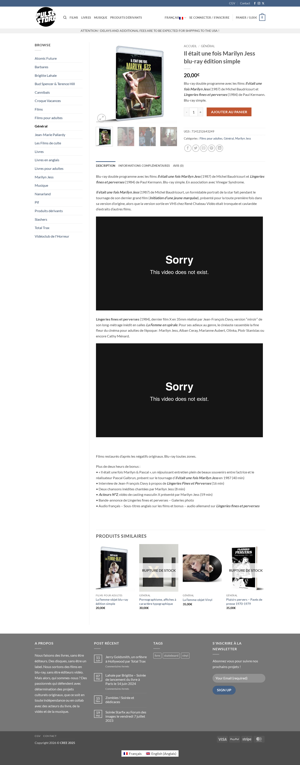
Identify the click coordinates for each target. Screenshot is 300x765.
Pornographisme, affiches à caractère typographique (157, 602)
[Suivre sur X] (263, 3)
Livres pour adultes (49, 168)
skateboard (171, 655)
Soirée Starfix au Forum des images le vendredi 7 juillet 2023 (125, 716)
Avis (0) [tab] (178, 165)
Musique (100, 17)
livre (157, 655)
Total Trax (42, 228)
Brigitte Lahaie (46, 75)
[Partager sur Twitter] (195, 148)
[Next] (170, 83)
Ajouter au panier (229, 112)
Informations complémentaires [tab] (144, 165)
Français (172, 17)
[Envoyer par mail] (203, 148)
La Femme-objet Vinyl (197, 600)
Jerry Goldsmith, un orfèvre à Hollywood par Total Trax (126, 659)
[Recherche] (65, 17)
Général (41, 126)
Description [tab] (106, 165)
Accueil (190, 46)
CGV (232, 3)
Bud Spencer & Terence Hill (55, 84)
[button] (209, 17)
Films (74, 17)
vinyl (185, 655)
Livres (86, 17)
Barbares (41, 67)
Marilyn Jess (44, 177)
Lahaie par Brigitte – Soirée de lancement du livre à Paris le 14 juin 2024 (125, 679)
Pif (37, 202)
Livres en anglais (47, 160)
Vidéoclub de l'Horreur (52, 236)
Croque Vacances (48, 101)
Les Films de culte (48, 143)
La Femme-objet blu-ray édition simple (112, 602)
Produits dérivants (126, 17)
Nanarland (43, 194)
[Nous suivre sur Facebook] (254, 3)
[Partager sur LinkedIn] (219, 148)
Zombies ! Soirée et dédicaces (119, 699)
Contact (245, 3)
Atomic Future (46, 58)
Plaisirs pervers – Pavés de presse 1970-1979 (244, 602)
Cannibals (42, 92)
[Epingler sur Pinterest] (211, 148)
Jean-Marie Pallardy (50, 135)
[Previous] (103, 83)
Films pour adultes (49, 118)
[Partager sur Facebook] (188, 148)
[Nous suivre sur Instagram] (259, 3)
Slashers (41, 219)
